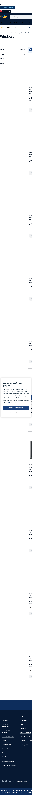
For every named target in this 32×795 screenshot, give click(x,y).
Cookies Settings (16, 413)
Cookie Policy (11, 402)
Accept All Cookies (16, 408)
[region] (16, 397)
